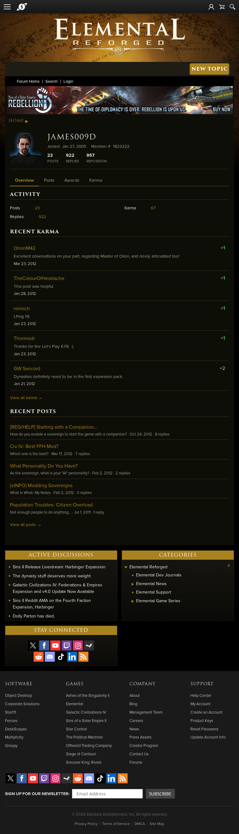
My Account (200, 703)
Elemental (74, 703)
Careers (136, 720)
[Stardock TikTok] (61, 656)
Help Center (200, 695)
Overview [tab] (24, 180)
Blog (133, 703)
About (134, 695)
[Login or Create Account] (211, 7)
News (134, 729)
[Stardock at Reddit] (38, 656)
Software (18, 684)
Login (68, 81)
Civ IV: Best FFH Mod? (34, 446)
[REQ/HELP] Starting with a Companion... (54, 426)
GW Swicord (27, 368)
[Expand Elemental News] (133, 584)
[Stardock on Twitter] (33, 645)
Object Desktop (18, 695)
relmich (22, 308)
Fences (11, 720)
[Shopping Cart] (222, 7)
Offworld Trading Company (89, 745)
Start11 (10, 712)
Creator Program (143, 745)
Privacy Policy (86, 823)
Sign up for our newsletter (36, 793)
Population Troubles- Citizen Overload (51, 504)
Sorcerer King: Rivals (83, 762)
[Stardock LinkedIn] (72, 656)
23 (37, 208)
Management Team (145, 712)
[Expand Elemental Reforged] (126, 567)
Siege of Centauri (81, 754)
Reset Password (204, 729)
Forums (135, 762)
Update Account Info (208, 737)
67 (153, 208)
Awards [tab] (71, 180)
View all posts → (25, 524)
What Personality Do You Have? (43, 465)
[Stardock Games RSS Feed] (83, 656)
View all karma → (26, 397)
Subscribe (160, 794)
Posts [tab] (49, 180)
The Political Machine (84, 737)
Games (75, 684)
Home (16, 120)
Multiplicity (14, 737)
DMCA (139, 823)
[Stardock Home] (22, 7)
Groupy (11, 745)
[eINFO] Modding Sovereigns (41, 485)
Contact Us (139, 754)
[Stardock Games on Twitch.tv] (66, 645)
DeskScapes (16, 729)
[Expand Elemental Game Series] (133, 601)
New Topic (209, 69)
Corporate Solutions (22, 703)
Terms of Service (116, 823)
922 (42, 216)
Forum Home (28, 81)
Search (51, 81)
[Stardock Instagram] (77, 645)
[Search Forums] (232, 7)
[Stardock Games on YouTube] (55, 645)
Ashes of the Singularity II (88, 695)
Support (201, 684)
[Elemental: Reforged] (119, 36)
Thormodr (24, 338)
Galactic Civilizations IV (86, 712)
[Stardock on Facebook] (44, 645)
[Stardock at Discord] (49, 656)
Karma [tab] (95, 180)
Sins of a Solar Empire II (86, 720)
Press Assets (140, 737)
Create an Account (206, 712)
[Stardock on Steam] (89, 645)
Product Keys (201, 720)
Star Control (76, 729)
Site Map (157, 823)
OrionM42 (24, 248)
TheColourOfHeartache (39, 278)
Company (142, 684)
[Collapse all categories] (228, 565)
